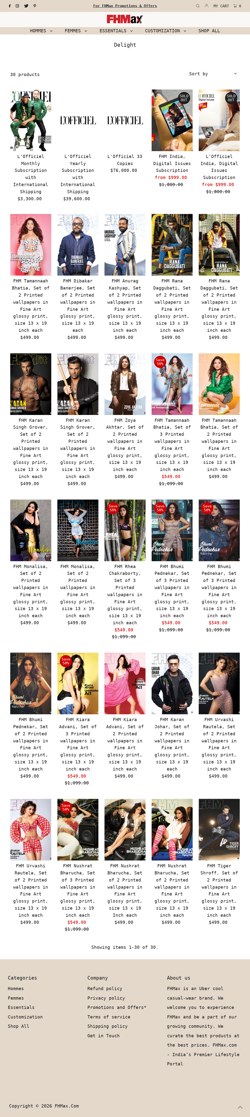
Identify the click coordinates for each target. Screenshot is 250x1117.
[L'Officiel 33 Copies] (125, 120)
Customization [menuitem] (164, 30)
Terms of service (108, 1016)
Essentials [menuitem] (114, 30)
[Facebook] (10, 6)
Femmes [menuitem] (74, 30)
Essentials (21, 1007)
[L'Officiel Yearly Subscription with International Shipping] (77, 120)
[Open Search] (198, 6)
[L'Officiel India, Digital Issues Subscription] (219, 120)
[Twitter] (26, 6)
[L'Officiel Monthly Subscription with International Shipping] (30, 120)
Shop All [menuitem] (209, 30)
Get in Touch (103, 1035)
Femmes (16, 998)
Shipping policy (107, 1026)
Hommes (16, 988)
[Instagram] (17, 6)
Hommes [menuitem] (39, 30)
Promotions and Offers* (116, 1007)
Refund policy (104, 988)
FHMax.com (67, 1105)
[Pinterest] (34, 6)
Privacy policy (106, 998)
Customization (25, 1016)
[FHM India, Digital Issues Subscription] (172, 120)
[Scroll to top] (240, 1107)
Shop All (18, 1026)
